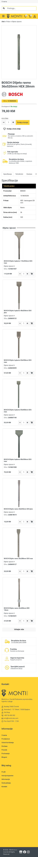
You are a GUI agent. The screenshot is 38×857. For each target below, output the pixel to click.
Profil (3, 772)
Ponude (4, 750)
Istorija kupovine (7, 775)
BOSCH (22, 191)
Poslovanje (6, 753)
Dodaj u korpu (22, 122)
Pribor (8, 21)
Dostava (4, 746)
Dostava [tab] (29, 174)
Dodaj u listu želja (14, 129)
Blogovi (4, 757)
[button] (3, 16)
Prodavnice (6, 739)
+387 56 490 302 (9, 715)
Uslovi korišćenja (8, 742)
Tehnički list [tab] (19, 174)
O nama (4, 1)
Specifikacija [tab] (7, 174)
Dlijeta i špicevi (17, 21)
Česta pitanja (6, 783)
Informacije (6, 779)
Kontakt (4, 786)
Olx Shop (7, 712)
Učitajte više (19, 629)
